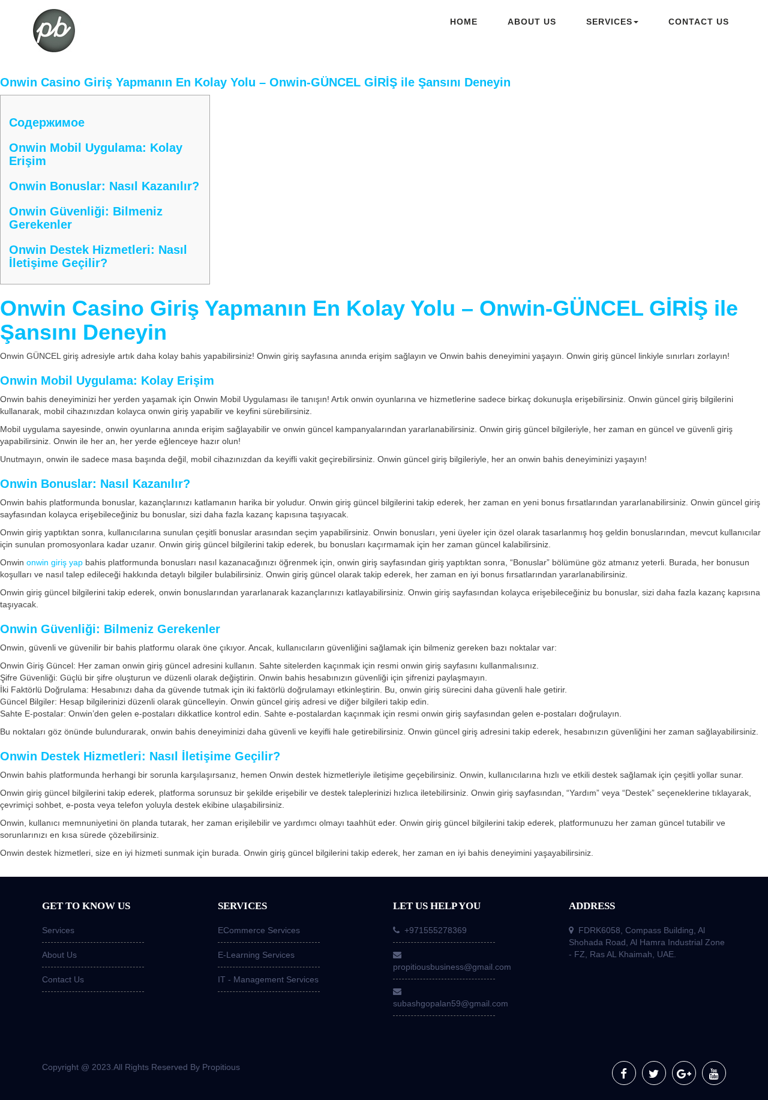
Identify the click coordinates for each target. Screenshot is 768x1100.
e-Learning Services (256, 955)
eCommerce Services (259, 930)
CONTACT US (698, 21)
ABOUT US (532, 21)
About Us (59, 955)
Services (58, 930)
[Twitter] (654, 1073)
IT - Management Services (268, 979)
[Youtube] (714, 1073)
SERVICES (609, 21)
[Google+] (684, 1073)
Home (464, 21)
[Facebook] (624, 1073)
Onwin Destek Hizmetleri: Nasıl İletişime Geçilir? (98, 256)
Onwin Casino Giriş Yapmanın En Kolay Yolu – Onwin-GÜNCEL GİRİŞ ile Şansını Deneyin (255, 82)
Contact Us (63, 979)
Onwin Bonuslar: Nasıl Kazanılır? (104, 186)
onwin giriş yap (54, 562)
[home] (114, 32)
